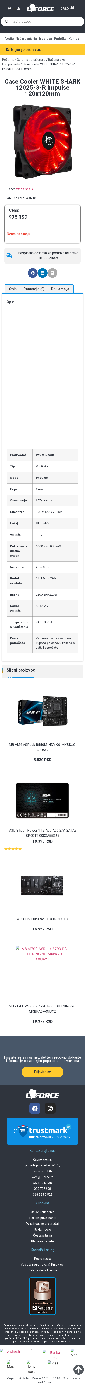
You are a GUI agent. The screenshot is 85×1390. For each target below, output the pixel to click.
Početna (8, 59)
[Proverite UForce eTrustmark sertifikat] (42, 1141)
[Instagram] (50, 1108)
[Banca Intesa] (53, 1355)
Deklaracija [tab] (60, 289)
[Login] (10, 9)
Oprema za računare (31, 59)
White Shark (24, 189)
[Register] (19, 8)
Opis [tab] (13, 289)
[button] (33, 273)
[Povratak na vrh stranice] (78, 1369)
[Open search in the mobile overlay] (42, 21)
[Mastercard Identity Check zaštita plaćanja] (11, 1352)
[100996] (42, 141)
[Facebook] (34, 1108)
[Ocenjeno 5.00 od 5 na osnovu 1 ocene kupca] (42, 848)
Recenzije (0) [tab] (33, 289)
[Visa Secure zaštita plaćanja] (32, 1351)
